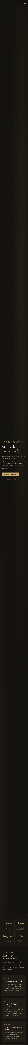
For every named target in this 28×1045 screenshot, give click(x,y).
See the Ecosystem (10, 479)
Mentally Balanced (10, 3)
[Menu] (24, 3)
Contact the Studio (10, 474)
